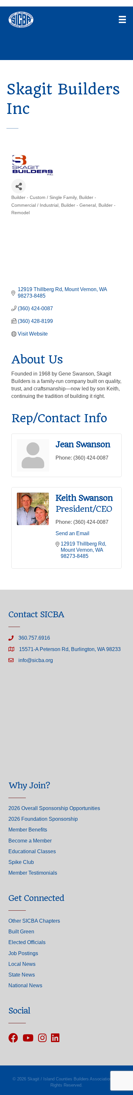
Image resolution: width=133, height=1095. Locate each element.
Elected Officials (27, 942)
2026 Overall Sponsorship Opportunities (54, 808)
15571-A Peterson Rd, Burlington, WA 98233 (70, 649)
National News (25, 985)
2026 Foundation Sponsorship (43, 819)
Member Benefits (27, 829)
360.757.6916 (34, 638)
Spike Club (21, 862)
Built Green (21, 931)
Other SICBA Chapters (34, 921)
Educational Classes (32, 851)
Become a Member (30, 840)
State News (21, 975)
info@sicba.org (35, 660)
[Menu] (122, 19)
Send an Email (72, 533)
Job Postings (23, 953)
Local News (22, 964)
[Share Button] (18, 186)
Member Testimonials (32, 873)
